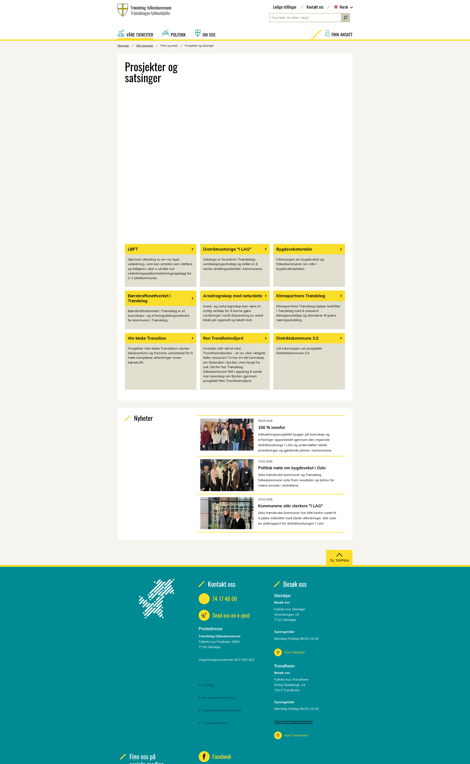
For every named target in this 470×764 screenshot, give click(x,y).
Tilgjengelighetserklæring (221, 710)
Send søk (345, 17)
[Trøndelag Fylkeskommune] (143, 10)
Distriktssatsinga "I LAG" (227, 249)
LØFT (133, 249)
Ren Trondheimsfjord (223, 338)
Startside (123, 45)
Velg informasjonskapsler (293, 721)
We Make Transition (147, 338)
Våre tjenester (144, 45)
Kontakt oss (315, 7)
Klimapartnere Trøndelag (300, 295)
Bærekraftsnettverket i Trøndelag (149, 298)
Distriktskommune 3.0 (297, 338)
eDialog (208, 685)
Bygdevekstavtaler (294, 249)
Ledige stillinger (285, 7)
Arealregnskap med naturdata (232, 295)
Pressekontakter (214, 723)
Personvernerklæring (218, 698)
